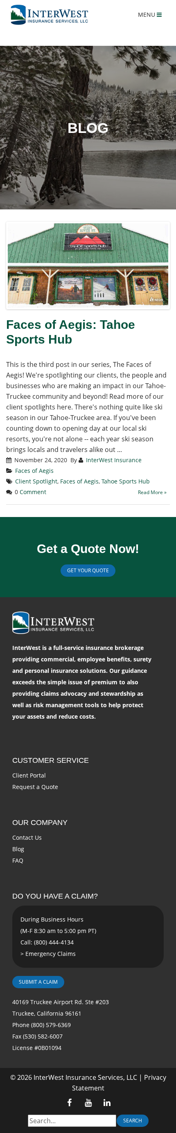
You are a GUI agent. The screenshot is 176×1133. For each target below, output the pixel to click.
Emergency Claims (50, 954)
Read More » (152, 492)
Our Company (40, 822)
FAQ (17, 860)
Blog (18, 849)
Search (132, 1120)
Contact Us (27, 837)
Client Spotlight (36, 481)
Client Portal (29, 775)
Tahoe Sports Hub (126, 481)
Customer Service (50, 760)
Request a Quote (35, 787)
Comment (33, 492)
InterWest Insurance (114, 460)
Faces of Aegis (34, 470)
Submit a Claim (38, 981)
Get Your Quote (88, 570)
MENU (147, 14)
